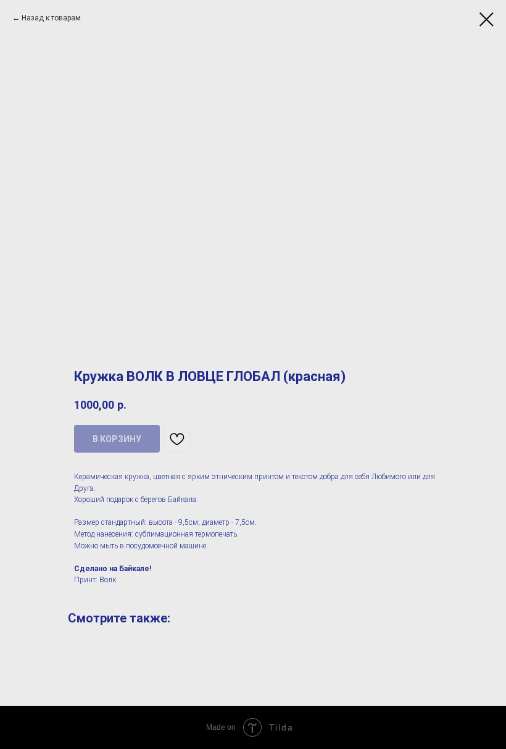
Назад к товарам (51, 18)
